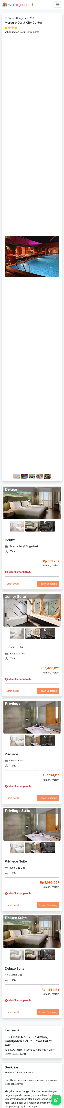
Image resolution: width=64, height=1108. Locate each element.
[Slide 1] (16, 474)
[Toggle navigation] (57, 4)
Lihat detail (13, 583)
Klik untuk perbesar (47, 526)
